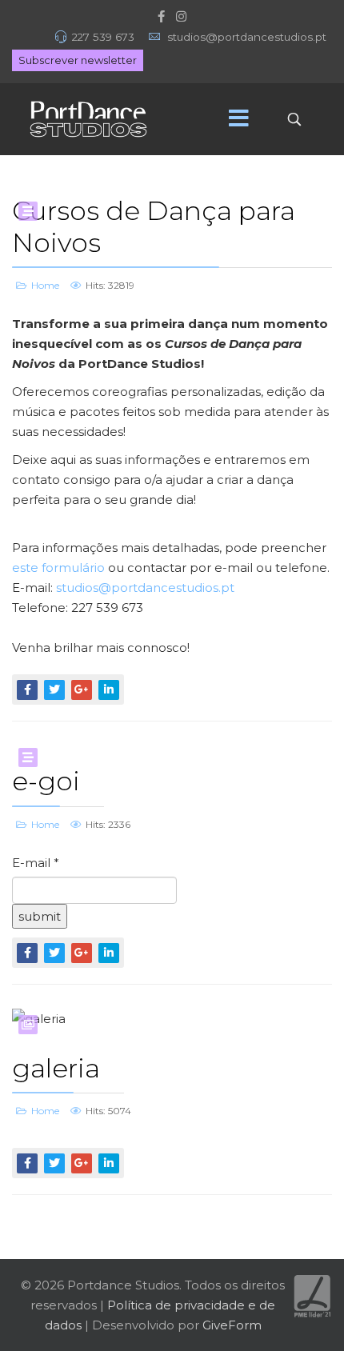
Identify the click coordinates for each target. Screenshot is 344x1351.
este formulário (58, 567)
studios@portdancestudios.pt (145, 587)
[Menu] (238, 119)
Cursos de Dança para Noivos (153, 226)
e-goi (46, 781)
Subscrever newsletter (77, 60)
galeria (56, 1068)
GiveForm (232, 1325)
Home (45, 285)
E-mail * (35, 862)
